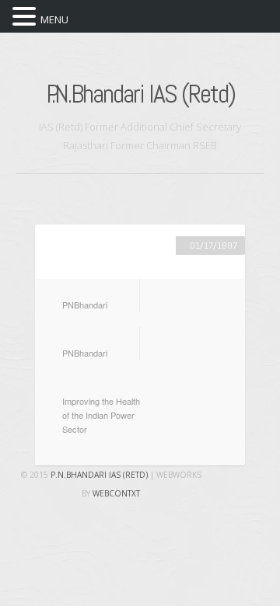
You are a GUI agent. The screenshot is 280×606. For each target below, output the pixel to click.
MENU (54, 19)
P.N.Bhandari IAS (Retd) (140, 93)
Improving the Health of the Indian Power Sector (101, 415)
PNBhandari (84, 304)
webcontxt (116, 493)
